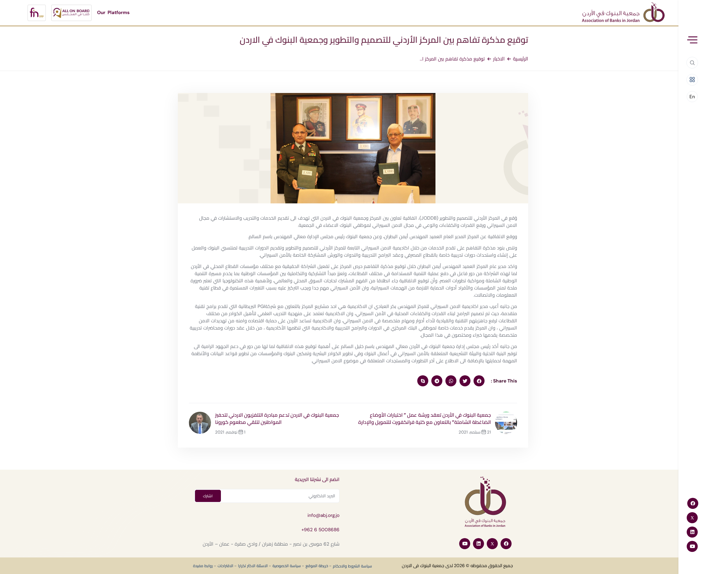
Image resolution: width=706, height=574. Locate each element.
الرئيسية (520, 58)
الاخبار (499, 58)
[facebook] (479, 380)
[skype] (422, 380)
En (692, 97)
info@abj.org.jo (323, 515)
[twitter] (464, 380)
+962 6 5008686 (320, 530)
